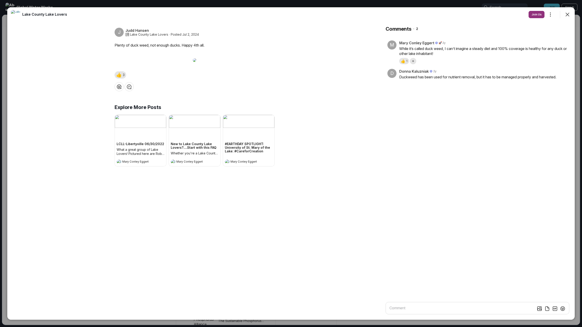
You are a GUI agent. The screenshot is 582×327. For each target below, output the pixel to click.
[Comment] (129, 86)
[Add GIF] (555, 308)
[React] (119, 86)
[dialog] (291, 163)
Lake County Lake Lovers (149, 34)
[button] (120, 75)
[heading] (136, 162)
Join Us (537, 14)
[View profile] (119, 161)
